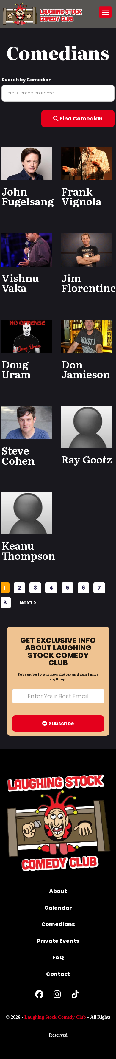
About (58, 891)
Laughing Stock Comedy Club (55, 1017)
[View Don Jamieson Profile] (86, 336)
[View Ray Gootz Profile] (86, 427)
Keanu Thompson (28, 550)
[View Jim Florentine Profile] (86, 249)
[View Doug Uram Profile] (26, 336)
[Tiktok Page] (75, 996)
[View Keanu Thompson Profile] (26, 513)
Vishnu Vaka (20, 282)
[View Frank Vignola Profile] (86, 163)
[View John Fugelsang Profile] (26, 163)
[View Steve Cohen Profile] (26, 422)
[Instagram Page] (57, 996)
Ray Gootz (86, 459)
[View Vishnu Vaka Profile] (26, 249)
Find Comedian (81, 118)
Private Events (58, 941)
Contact (58, 974)
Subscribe (60, 723)
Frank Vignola (81, 196)
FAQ (58, 957)
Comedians (58, 924)
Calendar (58, 907)
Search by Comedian (26, 80)
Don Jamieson (85, 369)
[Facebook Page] (39, 996)
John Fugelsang (27, 196)
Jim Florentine (88, 282)
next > (28, 602)
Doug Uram (16, 369)
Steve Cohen (18, 455)
